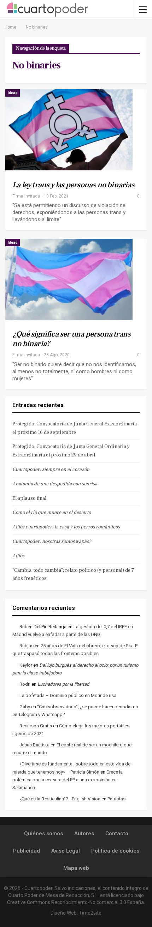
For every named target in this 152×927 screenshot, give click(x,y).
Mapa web (76, 868)
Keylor (25, 665)
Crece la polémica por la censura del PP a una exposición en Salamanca (67, 779)
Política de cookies (115, 851)
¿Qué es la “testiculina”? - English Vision (59, 798)
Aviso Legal (65, 851)
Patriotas (116, 798)
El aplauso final (29, 498)
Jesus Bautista (34, 744)
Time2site (90, 913)
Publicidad (26, 851)
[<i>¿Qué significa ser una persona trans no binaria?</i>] (69, 279)
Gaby (24, 706)
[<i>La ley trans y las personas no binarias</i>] (69, 129)
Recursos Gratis (35, 725)
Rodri (24, 684)
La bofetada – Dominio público (51, 695)
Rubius (26, 645)
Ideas (12, 93)
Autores (84, 833)
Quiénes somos (43, 833)
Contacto (116, 833)
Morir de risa (103, 695)
